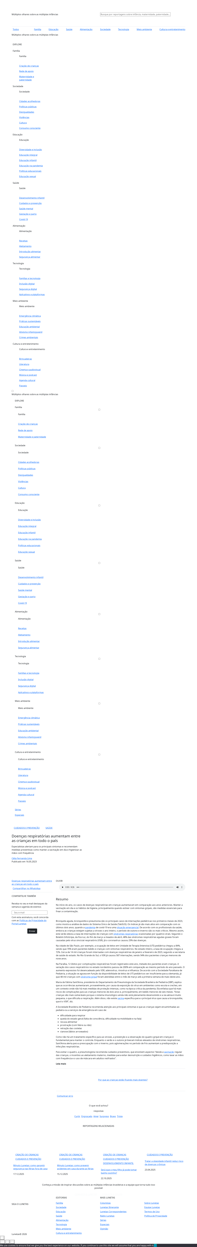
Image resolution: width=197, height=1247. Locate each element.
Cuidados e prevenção (30, 203)
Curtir (77, 1116)
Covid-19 (23, 219)
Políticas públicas (28, 106)
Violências (24, 117)
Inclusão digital (27, 283)
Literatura (24, 364)
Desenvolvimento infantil (31, 197)
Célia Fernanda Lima (22, 858)
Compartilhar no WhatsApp (26, 888)
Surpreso (104, 1116)
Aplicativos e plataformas (32, 294)
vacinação (169, 1051)
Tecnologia (123, 29)
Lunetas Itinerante (109, 1207)
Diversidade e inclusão (30, 149)
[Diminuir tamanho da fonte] (2, 1242)
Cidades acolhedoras (29, 101)
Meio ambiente (144, 29)
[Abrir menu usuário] (176, 14)
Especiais (19, 815)
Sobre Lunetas (151, 1203)
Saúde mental (26, 208)
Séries (18, 809)
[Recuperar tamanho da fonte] (7, 1242)
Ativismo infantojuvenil (30, 332)
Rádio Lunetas (107, 1215)
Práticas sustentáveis (30, 321)
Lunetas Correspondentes (113, 1211)
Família (37, 29)
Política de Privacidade (155, 1215)
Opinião (104, 1228)
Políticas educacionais (30, 171)
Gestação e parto (28, 214)
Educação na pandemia (31, 165)
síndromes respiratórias (126, 933)
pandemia (90, 927)
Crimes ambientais (28, 337)
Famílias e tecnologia (29, 278)
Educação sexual (27, 176)
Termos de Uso (152, 1211)
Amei (95, 1116)
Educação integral (28, 154)
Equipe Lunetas (152, 1207)
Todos (16, 29)
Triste (120, 1116)
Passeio (23, 385)
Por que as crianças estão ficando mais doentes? (123, 1079)
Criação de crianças (29, 65)
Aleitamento (25, 246)
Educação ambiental (29, 326)
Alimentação (86, 29)
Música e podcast (28, 374)
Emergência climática (30, 315)
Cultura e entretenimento (172, 29)
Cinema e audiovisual (30, 369)
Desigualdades (26, 112)
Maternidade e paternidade (26, 78)
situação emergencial (128, 927)
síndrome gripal (89, 976)
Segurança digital (28, 289)
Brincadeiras (25, 358)
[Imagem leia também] (77, 1080)
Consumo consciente (29, 128)
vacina (121, 998)
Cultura (23, 122)
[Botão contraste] (2, 1238)
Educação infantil (28, 160)
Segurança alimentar (29, 256)
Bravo (113, 1116)
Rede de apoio (26, 71)
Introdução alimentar (30, 251)
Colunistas (105, 1203)
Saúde (69, 29)
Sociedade (105, 29)
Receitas (23, 240)
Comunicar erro (65, 1095)
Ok (155, 1245)
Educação (53, 29)
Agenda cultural (27, 380)
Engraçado (86, 1116)
